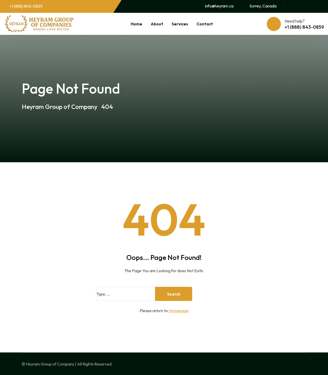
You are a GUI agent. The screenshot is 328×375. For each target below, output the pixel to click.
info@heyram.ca (219, 5)
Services (180, 23)
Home (136, 23)
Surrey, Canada (262, 5)
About (157, 23)
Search (173, 294)
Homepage (179, 310)
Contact (205, 23)
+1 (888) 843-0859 (26, 6)
